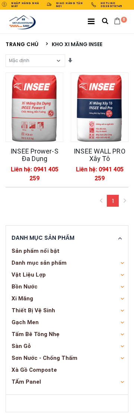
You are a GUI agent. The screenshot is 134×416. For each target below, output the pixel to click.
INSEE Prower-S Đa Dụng (34, 154)
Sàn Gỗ (21, 346)
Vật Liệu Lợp (29, 274)
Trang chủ (22, 44)
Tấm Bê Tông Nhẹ (36, 334)
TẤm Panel (26, 381)
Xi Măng (22, 298)
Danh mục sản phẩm (39, 262)
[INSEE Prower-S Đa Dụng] (34, 107)
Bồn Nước (25, 286)
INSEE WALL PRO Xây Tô (99, 154)
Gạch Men (25, 322)
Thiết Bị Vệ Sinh (33, 310)
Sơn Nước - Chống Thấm (44, 358)
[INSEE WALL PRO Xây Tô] (99, 107)
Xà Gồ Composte (34, 370)
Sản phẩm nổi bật (36, 251)
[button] (105, 22)
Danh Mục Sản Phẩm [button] (43, 238)
